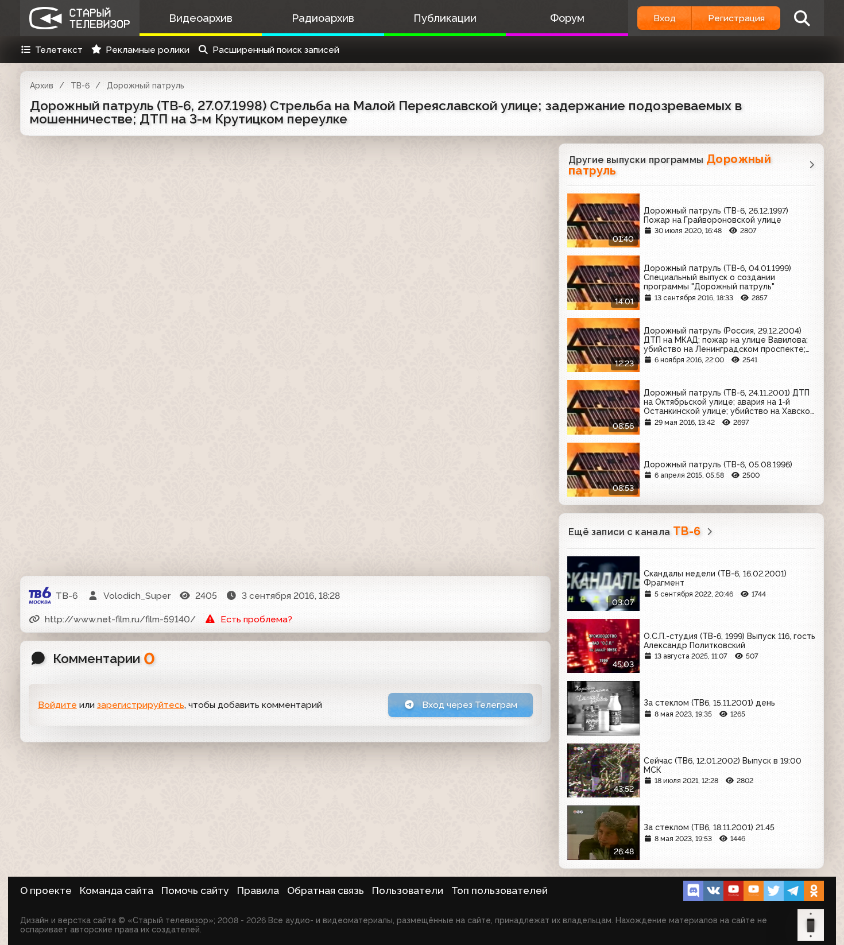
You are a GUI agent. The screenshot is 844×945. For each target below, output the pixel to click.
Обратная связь (325, 890)
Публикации (445, 18)
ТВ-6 (80, 85)
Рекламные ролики (147, 49)
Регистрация (736, 18)
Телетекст (59, 49)
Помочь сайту (195, 890)
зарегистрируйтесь (140, 704)
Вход (664, 18)
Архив (41, 85)
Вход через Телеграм (468, 704)
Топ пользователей (499, 890)
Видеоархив (201, 18)
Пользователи (407, 890)
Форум (567, 18)
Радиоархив (323, 18)
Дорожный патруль (145, 85)
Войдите (57, 704)
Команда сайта (116, 890)
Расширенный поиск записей (275, 49)
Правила (258, 890)
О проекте (46, 890)
